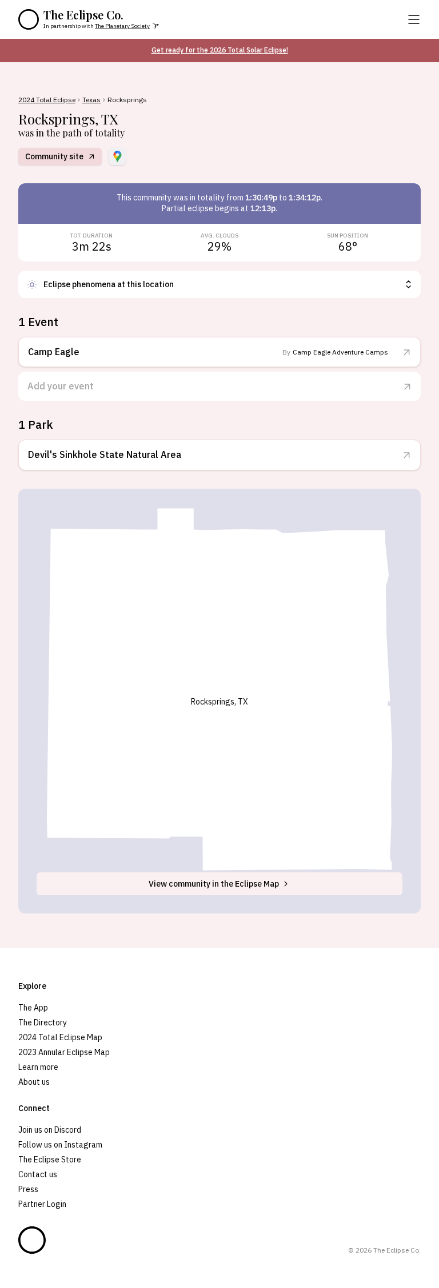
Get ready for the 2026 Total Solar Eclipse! (219, 50)
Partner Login (42, 1204)
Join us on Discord (49, 1130)
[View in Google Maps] (117, 156)
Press (28, 1189)
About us (34, 1082)
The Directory (42, 1023)
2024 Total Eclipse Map (60, 1037)
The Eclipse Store (49, 1160)
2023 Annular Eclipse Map (64, 1052)
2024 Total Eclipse (46, 99)
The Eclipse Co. (83, 15)
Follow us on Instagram (60, 1145)
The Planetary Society (122, 26)
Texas (91, 99)
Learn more (38, 1067)
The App (33, 1008)
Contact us (37, 1174)
